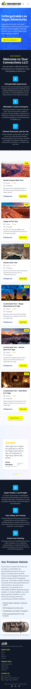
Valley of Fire (4, 666)
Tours (2, 654)
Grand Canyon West (6, 664)
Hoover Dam (4, 668)
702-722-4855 (7, 676)
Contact (3, 658)
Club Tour (4, 670)
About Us (3, 656)
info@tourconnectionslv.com (11, 678)
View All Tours (14, 418)
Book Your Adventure (10, 40)
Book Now (23, 196)
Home (3, 652)
